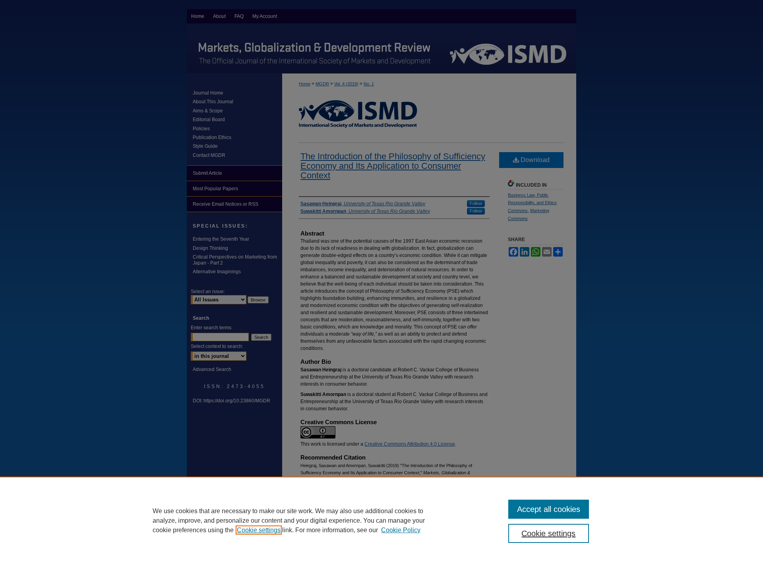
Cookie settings (259, 530)
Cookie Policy (400, 530)
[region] (381, 520)
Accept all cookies (548, 509)
